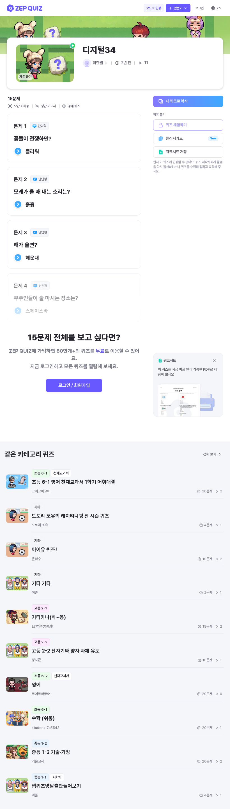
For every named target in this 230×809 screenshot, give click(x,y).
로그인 (199, 8)
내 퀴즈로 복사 (177, 101)
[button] (188, 385)
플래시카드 (191, 138)
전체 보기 (209, 454)
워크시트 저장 (176, 151)
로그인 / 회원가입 (74, 385)
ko (219, 8)
